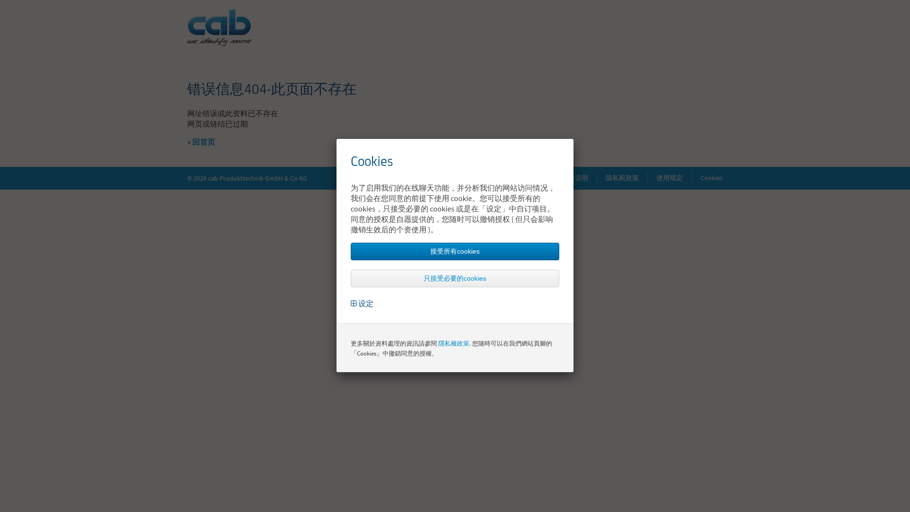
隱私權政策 (453, 343)
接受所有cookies (455, 251)
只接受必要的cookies (455, 278)
